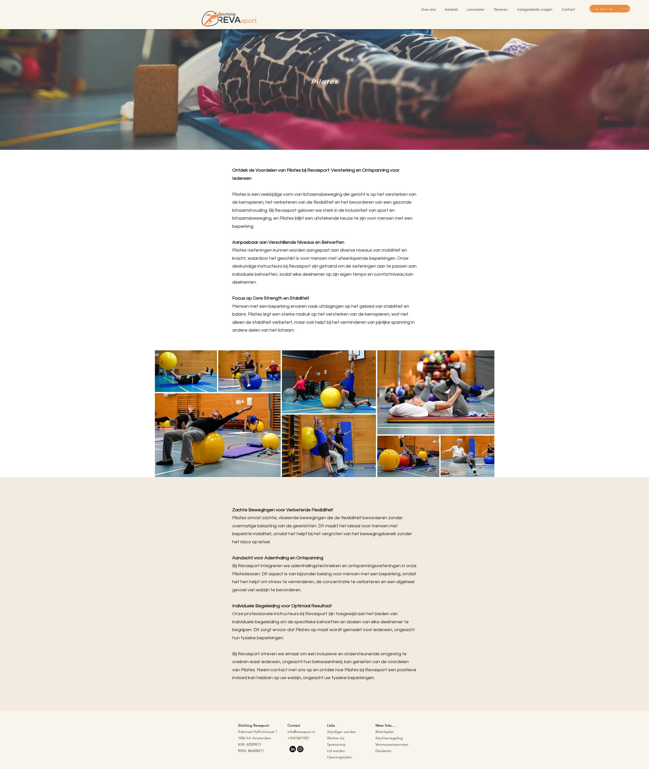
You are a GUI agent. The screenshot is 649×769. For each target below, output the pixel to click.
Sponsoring (336, 744)
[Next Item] (486, 414)
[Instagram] (300, 749)
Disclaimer (383, 750)
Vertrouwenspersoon (391, 744)
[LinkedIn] (293, 749)
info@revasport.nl (301, 731)
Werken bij (335, 738)
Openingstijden (339, 757)
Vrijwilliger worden (341, 731)
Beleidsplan (384, 731)
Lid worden (336, 750)
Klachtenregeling (389, 738)
